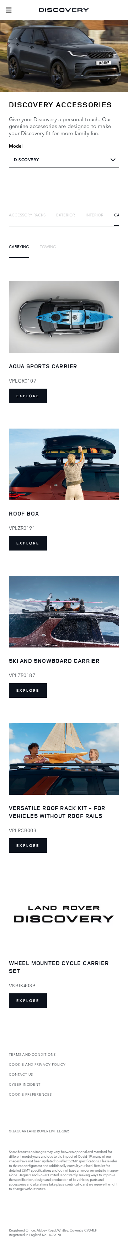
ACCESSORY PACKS (27, 214)
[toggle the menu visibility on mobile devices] (8, 10)
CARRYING (19, 246)
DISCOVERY (26, 159)
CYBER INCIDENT (25, 1084)
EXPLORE (27, 396)
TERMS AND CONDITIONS (32, 1054)
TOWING (48, 246)
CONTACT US (21, 1074)
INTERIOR (94, 214)
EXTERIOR (65, 214)
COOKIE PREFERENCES (30, 1094)
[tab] (27, 214)
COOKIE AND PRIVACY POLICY (37, 1064)
